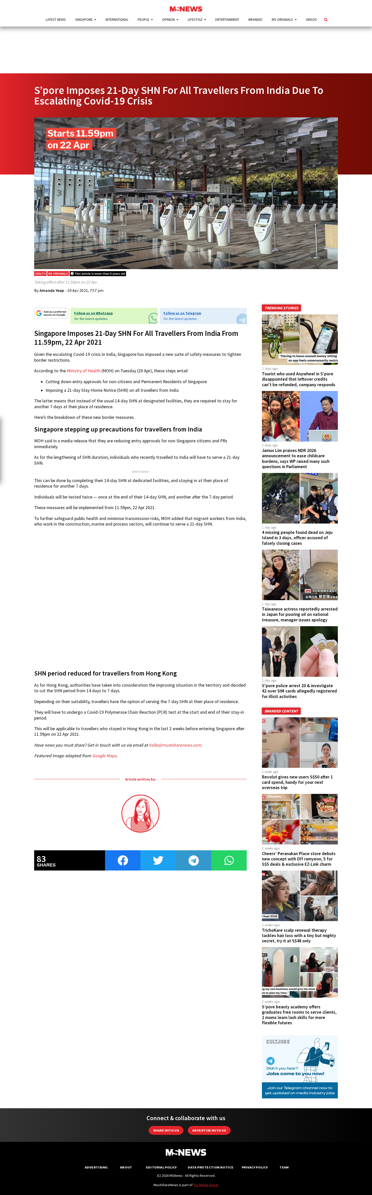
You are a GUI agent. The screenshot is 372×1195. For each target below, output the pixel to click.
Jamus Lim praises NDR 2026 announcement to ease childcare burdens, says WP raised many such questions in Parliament (295, 458)
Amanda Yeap (51, 290)
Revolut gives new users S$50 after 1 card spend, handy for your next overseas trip (297, 782)
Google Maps (104, 755)
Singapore (84, 19)
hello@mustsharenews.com (175, 745)
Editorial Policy (161, 1167)
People (143, 19)
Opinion (168, 19)
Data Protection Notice (210, 1167)
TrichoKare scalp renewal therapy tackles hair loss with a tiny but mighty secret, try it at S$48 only (299, 935)
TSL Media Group (205, 1185)
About (126, 1167)
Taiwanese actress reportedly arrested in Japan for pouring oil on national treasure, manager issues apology (300, 614)
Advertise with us (209, 1130)
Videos (311, 19)
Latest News (56, 19)
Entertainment (227, 19)
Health (40, 273)
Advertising (96, 1167)
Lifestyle (195, 19)
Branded (255, 19)
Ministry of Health (83, 371)
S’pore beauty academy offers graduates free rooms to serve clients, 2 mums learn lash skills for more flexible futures (299, 1015)
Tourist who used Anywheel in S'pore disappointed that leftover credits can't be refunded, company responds (298, 379)
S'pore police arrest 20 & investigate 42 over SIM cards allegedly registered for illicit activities (299, 691)
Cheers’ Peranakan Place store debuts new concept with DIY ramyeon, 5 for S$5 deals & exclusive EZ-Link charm (299, 859)
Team (284, 1167)
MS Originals (282, 19)
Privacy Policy (255, 1167)
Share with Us (166, 1130)
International (117, 19)
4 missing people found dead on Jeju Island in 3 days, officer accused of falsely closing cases (297, 538)
